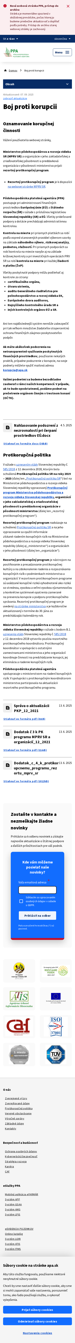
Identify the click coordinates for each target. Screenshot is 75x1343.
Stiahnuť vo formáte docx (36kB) (25, 443)
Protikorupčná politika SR (43, 478)
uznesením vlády (27, 464)
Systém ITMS (13, 1249)
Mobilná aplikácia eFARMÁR (21, 1194)
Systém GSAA (13, 1204)
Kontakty (10, 1128)
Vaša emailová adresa (34, 882)
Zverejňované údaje (17, 1103)
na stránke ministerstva (30, 606)
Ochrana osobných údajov (21, 1151)
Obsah (9, 84)
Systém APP (12, 1199)
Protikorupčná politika (18, 1108)
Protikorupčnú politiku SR (34, 527)
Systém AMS (12, 1209)
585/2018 (9, 469)
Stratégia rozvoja (16, 1161)
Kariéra (9, 1166)
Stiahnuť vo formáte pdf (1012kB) (26, 781)
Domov (13, 70)
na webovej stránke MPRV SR (26, 186)
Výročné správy (14, 1118)
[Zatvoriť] (68, 6)
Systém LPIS (12, 1214)
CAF (7, 1171)
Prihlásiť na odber (37, 915)
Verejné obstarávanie (18, 1113)
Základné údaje (14, 1123)
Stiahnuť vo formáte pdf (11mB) (25, 750)
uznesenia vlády (13, 634)
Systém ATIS (12, 1244)
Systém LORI (13, 1239)
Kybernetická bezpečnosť (21, 1156)
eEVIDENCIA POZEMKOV (19, 1229)
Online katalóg (14, 1234)
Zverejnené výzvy (16, 1098)
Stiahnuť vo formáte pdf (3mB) (24, 719)
